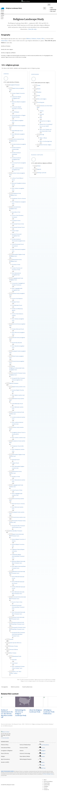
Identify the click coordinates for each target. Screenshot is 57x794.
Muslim (39, 88)
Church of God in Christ (17, 602)
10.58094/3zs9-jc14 (7, 726)
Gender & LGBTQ (5, 762)
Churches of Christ (16, 264)
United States (4, 40)
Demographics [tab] (4, 687)
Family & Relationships (25, 744)
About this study (32, 29)
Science (21, 750)
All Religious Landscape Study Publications (48, 712)
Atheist (38, 165)
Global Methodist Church (17, 130)
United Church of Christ (17, 490)
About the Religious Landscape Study (35, 711)
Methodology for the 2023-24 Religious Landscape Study (20, 712)
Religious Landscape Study (14, 8)
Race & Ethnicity (5, 753)
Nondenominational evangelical (19, 144)
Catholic (11, 639)
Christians (6, 73)
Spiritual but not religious (45, 121)
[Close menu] (49, 4)
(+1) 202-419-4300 (5, 738)
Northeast (33, 38)
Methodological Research (25, 759)
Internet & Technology (25, 753)
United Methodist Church (17, 403)
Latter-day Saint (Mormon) (15, 642)
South (38, 38)
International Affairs (5, 747)
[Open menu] (44, 8)
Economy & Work (24, 747)
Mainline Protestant (14, 383)
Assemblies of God (16, 212)
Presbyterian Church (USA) (17, 446)
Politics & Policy (4, 744)
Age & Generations (5, 759)
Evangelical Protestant (15, 84)
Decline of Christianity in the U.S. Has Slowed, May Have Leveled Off (7, 713)
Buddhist (39, 92)
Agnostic (39, 169)
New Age (42, 134)
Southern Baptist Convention (18, 93)
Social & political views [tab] (27, 687)
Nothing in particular (41, 172)
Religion (3, 756)
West (43, 38)
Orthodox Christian (14, 646)
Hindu (38, 95)
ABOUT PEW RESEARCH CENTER (7, 771)
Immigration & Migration (6, 750)
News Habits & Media (25, 756)
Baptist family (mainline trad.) (19, 386)
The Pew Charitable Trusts (48, 774)
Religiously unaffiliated (37, 154)
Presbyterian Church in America (19, 198)
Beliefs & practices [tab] (15, 687)
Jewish (38, 85)
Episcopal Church (16, 459)
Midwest (28, 38)
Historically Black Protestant (16, 530)
